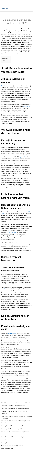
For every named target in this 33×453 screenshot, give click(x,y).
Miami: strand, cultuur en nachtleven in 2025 (12, 445)
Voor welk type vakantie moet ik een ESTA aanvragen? (16, 408)
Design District (12, 333)
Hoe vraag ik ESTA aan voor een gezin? (11, 428)
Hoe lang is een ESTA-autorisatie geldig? (12, 426)
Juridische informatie (6, 439)
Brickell (3, 289)
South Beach (4, 86)
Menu (5, 9)
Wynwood (22, 157)
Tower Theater (12, 232)
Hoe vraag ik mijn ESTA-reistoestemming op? (14, 405)
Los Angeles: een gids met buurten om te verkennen (15, 442)
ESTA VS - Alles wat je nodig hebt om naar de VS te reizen (16, 403)
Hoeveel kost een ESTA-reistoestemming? (12, 437)
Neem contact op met (7, 448)
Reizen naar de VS (17, 2)
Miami (9, 29)
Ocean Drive (26, 106)
